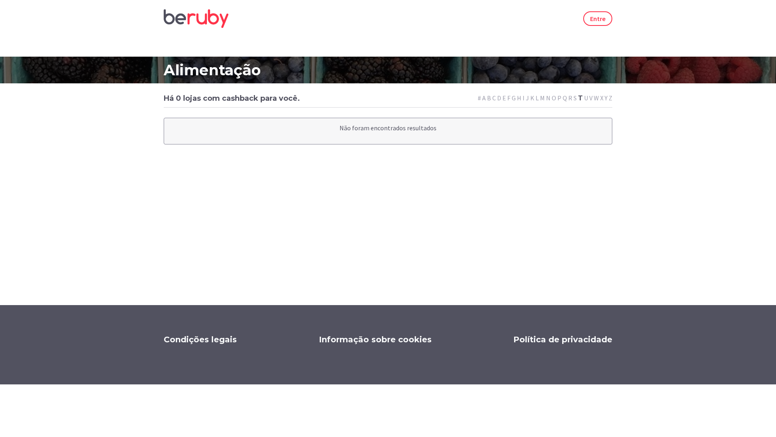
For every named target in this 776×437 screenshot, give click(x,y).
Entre (597, 19)
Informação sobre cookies (375, 339)
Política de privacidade (562, 339)
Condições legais (200, 339)
